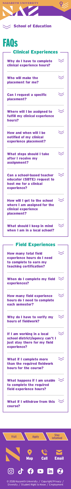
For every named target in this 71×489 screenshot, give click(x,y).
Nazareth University (20, 9)
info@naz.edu (59, 454)
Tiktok (21, 471)
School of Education (32, 26)
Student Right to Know (33, 484)
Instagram (11, 471)
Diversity (13, 484)
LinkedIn (50, 471)
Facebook (31, 471)
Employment (56, 484)
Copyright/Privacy (51, 481)
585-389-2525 (44, 454)
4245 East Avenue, (30, 454)
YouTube (40, 471)
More (64, 5)
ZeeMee (60, 471)
